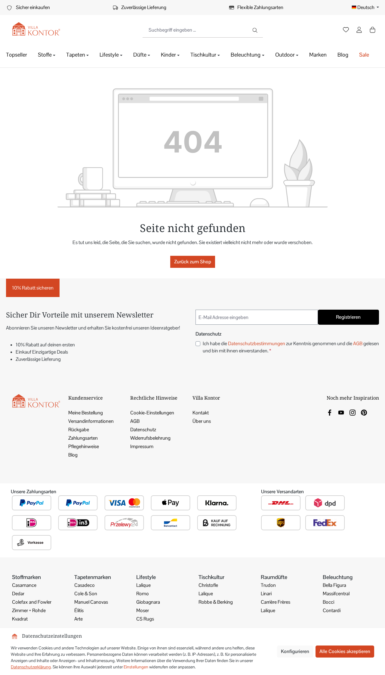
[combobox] (195, 30)
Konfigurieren (295, 651)
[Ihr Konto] (359, 30)
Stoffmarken (26, 577)
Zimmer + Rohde (29, 610)
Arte (78, 619)
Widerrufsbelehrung (150, 438)
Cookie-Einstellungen (152, 413)
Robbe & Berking (216, 602)
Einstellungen (136, 667)
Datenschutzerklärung (31, 667)
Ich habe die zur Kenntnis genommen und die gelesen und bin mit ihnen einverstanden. (291, 347)
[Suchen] (255, 30)
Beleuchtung (338, 577)
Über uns (201, 421)
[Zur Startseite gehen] (36, 29)
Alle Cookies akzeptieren (344, 651)
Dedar (18, 593)
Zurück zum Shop (192, 262)
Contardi (331, 610)
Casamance (24, 585)
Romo (142, 593)
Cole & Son (85, 593)
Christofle (208, 585)
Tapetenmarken (92, 577)
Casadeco (84, 585)
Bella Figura (334, 585)
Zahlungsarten (83, 438)
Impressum (141, 446)
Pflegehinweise (83, 446)
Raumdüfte (274, 577)
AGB (357, 343)
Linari (266, 593)
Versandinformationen (91, 421)
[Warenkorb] (372, 30)
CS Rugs (145, 619)
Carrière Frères (275, 602)
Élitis (79, 610)
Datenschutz (143, 429)
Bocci (328, 602)
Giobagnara (148, 602)
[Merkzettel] (346, 30)
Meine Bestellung (85, 413)
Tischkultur (211, 577)
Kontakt (200, 413)
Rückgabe (78, 429)
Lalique (143, 585)
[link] (330, 412)
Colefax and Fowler (31, 602)
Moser (142, 610)
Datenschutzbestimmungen (256, 343)
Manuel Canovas (91, 602)
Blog (73, 455)
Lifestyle (146, 577)
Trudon (268, 585)
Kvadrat (20, 619)
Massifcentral (336, 593)
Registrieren (348, 317)
